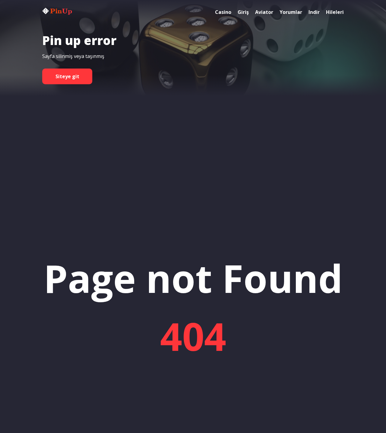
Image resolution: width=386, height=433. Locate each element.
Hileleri (335, 12)
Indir (314, 12)
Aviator (264, 12)
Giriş (243, 12)
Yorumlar (291, 12)
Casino (223, 12)
